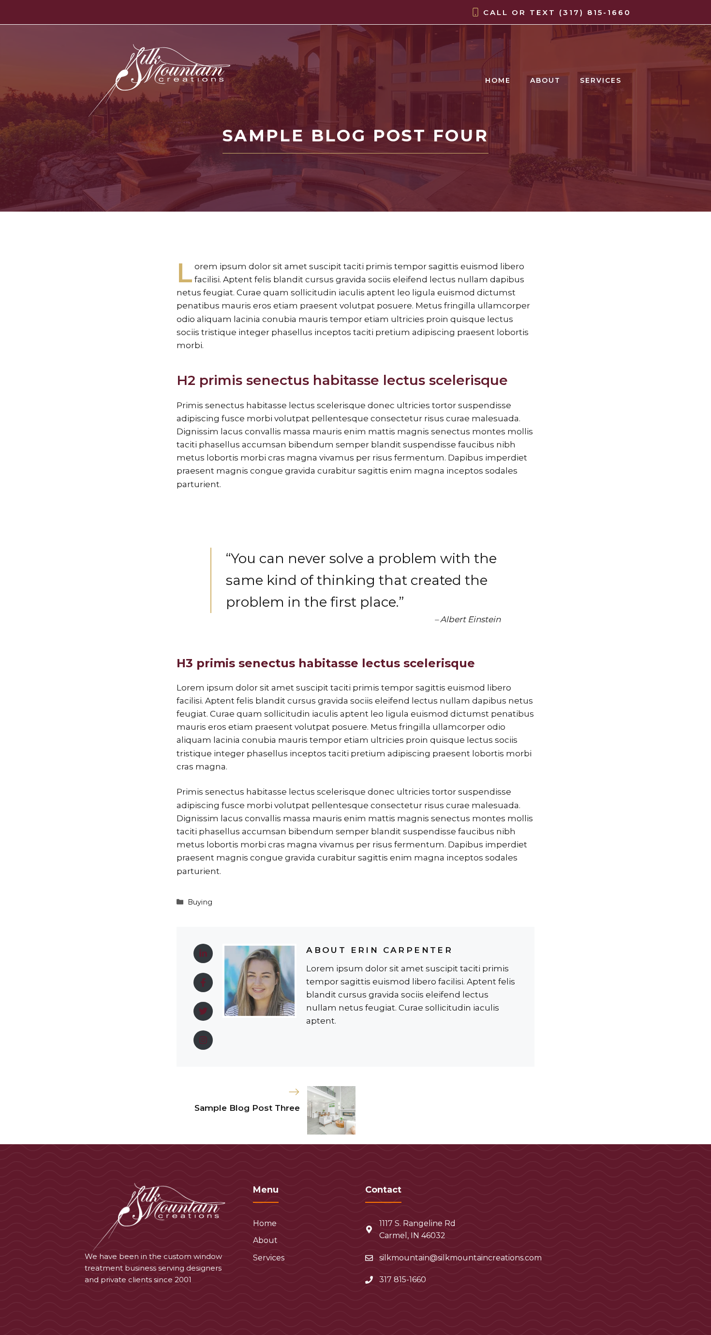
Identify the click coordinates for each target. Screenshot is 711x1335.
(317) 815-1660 (595, 12)
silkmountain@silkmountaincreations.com (460, 1257)
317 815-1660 (402, 1279)
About (545, 80)
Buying (200, 902)
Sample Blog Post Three (247, 1108)
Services (601, 80)
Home (498, 80)
